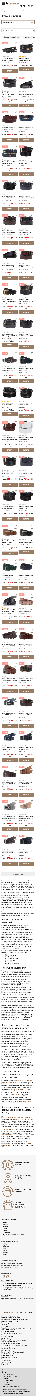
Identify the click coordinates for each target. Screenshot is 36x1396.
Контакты (5, 1383)
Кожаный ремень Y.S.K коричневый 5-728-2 (26, 679)
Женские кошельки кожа (9, 1316)
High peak (4, 1364)
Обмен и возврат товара (10, 1376)
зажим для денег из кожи (10, 1135)
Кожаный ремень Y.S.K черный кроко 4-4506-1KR (26, 542)
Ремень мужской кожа (11, 37)
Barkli (4, 1248)
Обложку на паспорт (8, 1349)
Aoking (5, 1244)
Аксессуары (7, 1233)
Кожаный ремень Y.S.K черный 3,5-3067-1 (9, 507)
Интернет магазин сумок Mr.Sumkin (12, 11)
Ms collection (5, 1350)
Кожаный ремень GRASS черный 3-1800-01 (26, 335)
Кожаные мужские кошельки (11, 1318)
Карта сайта (6, 1385)
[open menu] (3, 3)
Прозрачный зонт (7, 1355)
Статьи (4, 1372)
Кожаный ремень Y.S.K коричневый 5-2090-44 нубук (26, 818)
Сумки (5, 1222)
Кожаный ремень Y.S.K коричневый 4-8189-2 (9, 369)
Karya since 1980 (7, 1352)
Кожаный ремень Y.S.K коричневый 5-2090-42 (9, 679)
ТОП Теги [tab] (28, 1312)
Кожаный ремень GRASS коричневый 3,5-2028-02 (9, 232)
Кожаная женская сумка (9, 1321)
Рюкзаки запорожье (8, 1359)
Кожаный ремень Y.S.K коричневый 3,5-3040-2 (9, 438)
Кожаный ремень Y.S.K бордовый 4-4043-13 (9, 128)
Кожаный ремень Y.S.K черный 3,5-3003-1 (26, 507)
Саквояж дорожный (8, 1337)
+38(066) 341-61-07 (26, 1284)
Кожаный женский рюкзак (10, 1357)
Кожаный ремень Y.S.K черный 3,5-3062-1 (26, 404)
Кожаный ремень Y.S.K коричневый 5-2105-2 (9, 852)
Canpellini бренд (6, 1326)
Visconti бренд (6, 1361)
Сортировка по (1, 27)
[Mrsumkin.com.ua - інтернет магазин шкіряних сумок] (12, 3)
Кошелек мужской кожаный (10, 1343)
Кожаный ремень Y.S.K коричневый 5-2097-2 (26, 714)
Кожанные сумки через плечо (21, 1328)
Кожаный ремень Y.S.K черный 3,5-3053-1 (9, 472)
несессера (25, 1135)
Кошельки (6, 1226)
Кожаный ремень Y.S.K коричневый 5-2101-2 (9, 783)
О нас (4, 1370)
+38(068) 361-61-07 (12, 1284)
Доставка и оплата (8, 1374)
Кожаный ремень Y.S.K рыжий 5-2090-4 (26, 783)
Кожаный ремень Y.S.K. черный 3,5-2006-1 (9, 610)
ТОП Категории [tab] (8, 1312)
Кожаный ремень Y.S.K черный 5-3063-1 (26, 162)
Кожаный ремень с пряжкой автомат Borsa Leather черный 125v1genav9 (9, 267)
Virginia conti (5, 1340)
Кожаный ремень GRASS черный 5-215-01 (9, 300)
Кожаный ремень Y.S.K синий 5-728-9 (9, 714)
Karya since (5, 1338)
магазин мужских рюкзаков (16, 1084)
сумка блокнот (13, 1101)
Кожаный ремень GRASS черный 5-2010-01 (26, 301)
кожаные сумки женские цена (23, 1119)
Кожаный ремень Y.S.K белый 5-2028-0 (26, 438)
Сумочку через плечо (8, 1347)
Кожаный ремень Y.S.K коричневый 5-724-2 (9, 645)
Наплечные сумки (7, 1331)
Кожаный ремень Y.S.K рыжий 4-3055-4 (9, 541)
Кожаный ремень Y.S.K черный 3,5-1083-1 (9, 404)
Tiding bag (4, 1325)
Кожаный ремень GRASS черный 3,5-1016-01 (9, 335)
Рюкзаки (5, 1224)
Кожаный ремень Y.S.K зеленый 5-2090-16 (9, 576)
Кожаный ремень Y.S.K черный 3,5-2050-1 (9, 197)
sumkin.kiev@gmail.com (13, 1286)
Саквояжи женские (7, 1354)
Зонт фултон (5, 1335)
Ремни (24, 11)
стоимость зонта (16, 1094)
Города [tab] (19, 1312)
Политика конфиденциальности (13, 1393)
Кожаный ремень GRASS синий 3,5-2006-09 (26, 473)
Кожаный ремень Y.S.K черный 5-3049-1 (26, 852)
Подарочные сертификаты (11, 1387)
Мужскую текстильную (18, 1340)
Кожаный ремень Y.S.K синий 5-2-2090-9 (26, 369)
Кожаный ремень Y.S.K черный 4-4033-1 (9, 59)
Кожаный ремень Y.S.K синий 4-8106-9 (26, 128)
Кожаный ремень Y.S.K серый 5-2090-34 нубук (9, 817)
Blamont (5, 1252)
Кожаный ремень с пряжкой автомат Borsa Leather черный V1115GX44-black (26, 95)
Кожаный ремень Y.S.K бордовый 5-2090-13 (26, 645)
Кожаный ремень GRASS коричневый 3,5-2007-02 (26, 266)
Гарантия (5, 1378)
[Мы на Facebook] (3, 1277)
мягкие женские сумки (16, 1089)
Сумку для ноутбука (8, 1330)
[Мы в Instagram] (7, 1277)
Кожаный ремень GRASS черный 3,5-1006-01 (25, 60)
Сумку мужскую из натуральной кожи (14, 1345)
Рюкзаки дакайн (6, 1323)
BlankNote (6, 1254)
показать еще (18, 874)
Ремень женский (18, 1352)
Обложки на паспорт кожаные (11, 1333)
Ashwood (6, 1246)
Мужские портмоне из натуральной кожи (15, 1319)
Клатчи (5, 1228)
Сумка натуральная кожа (10, 1342)
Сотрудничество (8, 1380)
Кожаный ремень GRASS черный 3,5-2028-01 (8, 94)
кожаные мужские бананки (10, 1091)
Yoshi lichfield (5, 1328)
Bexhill (5, 1250)
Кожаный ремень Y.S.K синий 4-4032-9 (9, 162)
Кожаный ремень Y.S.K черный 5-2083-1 (26, 748)
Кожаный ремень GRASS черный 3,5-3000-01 (25, 232)
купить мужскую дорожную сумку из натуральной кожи (17, 1081)
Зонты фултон (6, 1362)
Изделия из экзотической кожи (13, 1235)
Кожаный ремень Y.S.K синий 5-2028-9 (26, 576)
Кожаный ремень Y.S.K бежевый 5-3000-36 (26, 610)
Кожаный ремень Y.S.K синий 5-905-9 (9, 748)
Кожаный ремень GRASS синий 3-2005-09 (26, 197)
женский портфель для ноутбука (19, 1118)
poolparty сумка (25, 1101)
